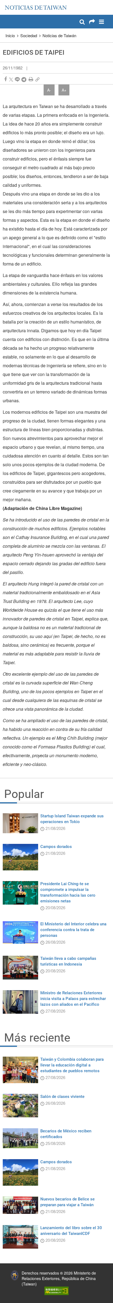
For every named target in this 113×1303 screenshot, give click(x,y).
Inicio (10, 35)
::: (5, 2)
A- (49, 90)
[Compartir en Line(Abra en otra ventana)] (17, 79)
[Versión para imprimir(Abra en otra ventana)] (31, 79)
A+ (64, 90)
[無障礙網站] (56, 1290)
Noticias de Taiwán (59, 35)
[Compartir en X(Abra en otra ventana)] (11, 79)
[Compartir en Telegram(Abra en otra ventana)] (24, 79)
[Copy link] (37, 79)
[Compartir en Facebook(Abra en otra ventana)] (5, 79)
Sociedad (28, 35)
